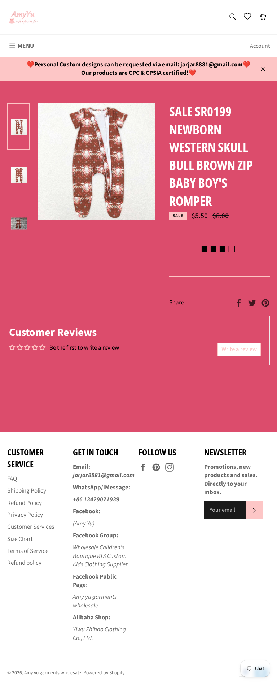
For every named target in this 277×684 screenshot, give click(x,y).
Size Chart (20, 539)
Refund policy (24, 563)
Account (260, 46)
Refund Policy (24, 503)
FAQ (12, 479)
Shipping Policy (26, 490)
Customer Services (30, 527)
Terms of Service (27, 551)
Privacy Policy (25, 515)
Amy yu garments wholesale (52, 672)
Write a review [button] (239, 349)
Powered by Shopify (103, 672)
